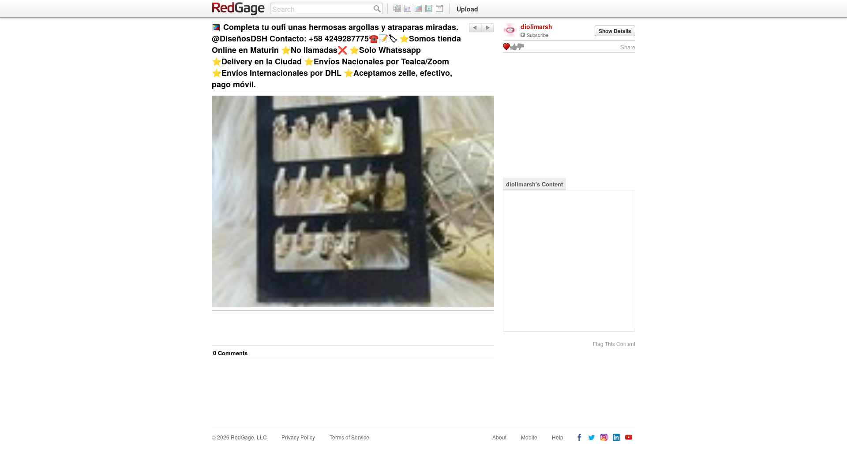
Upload (467, 8)
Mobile (529, 437)
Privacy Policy (298, 437)
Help (557, 437)
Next (475, 27)
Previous (487, 27)
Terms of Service (349, 437)
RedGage (239, 9)
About (499, 437)
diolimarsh (536, 26)
